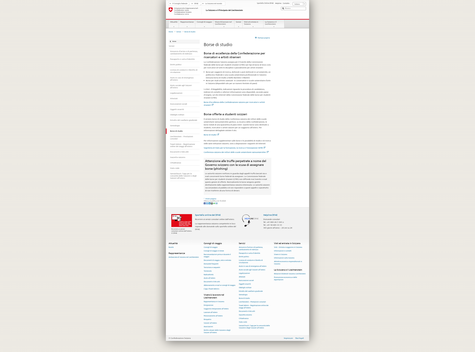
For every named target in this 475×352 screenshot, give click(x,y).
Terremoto (208, 271)
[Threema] (212, 203)
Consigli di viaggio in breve (214, 251)
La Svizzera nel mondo (213, 3)
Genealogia (243, 295)
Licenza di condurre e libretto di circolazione (251, 261)
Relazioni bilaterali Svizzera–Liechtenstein (290, 274)
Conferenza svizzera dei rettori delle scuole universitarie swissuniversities (235, 152)
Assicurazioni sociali (246, 280)
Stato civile (243, 322)
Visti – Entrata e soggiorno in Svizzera (288, 247)
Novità (171, 247)
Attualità (173, 22)
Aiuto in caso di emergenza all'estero (252, 266)
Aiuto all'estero (209, 278)
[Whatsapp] (214, 203)
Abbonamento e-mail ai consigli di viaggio (219, 285)
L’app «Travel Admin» (211, 289)
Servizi (238, 22)
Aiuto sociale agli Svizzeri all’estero (252, 270)
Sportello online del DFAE (208, 215)
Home (171, 32)
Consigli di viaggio (204, 22)
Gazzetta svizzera (245, 315)
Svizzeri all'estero (210, 323)
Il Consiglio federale (179, 3)
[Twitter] (207, 203)
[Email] (216, 203)
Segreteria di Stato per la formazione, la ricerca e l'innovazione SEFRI (233, 148)
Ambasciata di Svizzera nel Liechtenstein (184, 257)
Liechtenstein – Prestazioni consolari (252, 302)
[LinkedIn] (209, 203)
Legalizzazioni (244, 273)
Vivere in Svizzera (280, 254)
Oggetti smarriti (245, 284)
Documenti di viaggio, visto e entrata (217, 260)
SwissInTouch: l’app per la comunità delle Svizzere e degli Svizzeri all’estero (254, 327)
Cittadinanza (244, 318)
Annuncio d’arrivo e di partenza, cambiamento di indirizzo (251, 248)
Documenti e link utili (212, 282)
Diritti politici (244, 257)
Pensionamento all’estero (213, 316)
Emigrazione (208, 305)
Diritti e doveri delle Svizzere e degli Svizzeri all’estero (217, 331)
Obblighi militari (245, 288)
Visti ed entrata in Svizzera (251, 23)
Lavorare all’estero (210, 312)
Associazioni (208, 326)
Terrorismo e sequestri (212, 267)
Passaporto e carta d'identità (249, 253)
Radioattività (208, 275)
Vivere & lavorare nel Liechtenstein (223, 23)
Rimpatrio (207, 319)
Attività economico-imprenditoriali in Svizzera (288, 263)
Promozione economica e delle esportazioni (285, 278)
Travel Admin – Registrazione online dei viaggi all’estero (254, 306)
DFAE (196, 3)
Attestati (242, 277)
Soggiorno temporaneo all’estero (216, 309)
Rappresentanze (187, 22)
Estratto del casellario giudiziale (251, 291)
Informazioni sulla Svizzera (284, 258)
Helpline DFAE (270, 215)
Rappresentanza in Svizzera (214, 301)
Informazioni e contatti (282, 251)
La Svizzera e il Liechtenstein (270, 23)
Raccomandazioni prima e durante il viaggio (217, 255)
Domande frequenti (211, 264)
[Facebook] (205, 203)
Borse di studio (210, 135)
